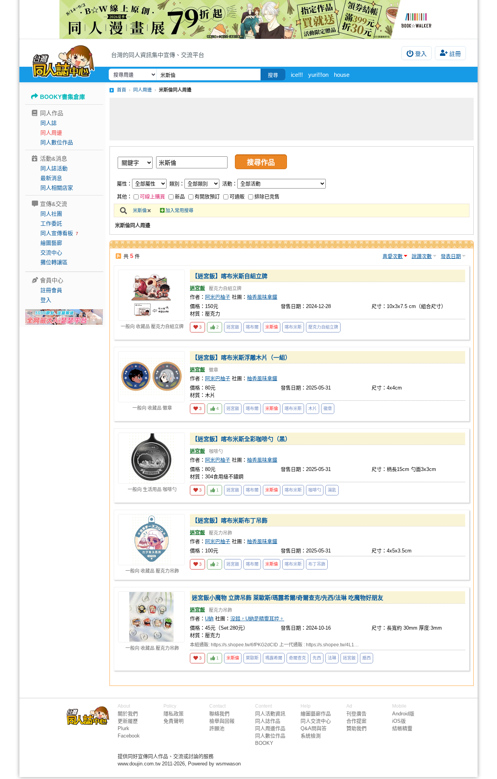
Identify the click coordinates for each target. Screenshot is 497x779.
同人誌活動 (54, 168)
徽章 (327, 408)
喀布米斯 (293, 327)
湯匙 (332, 490)
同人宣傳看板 (56, 233)
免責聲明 (173, 721)
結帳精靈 (402, 728)
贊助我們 (356, 728)
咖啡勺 (314, 490)
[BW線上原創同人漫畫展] (248, 19)
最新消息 (51, 178)
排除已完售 (267, 196)
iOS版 (399, 721)
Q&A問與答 (314, 728)
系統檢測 (311, 736)
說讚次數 (422, 256)
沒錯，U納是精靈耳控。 (257, 618)
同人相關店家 (56, 188)
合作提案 (356, 721)
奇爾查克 (297, 658)
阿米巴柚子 (217, 297)
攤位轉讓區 (54, 262)
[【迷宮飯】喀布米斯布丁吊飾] (151, 539)
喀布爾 (252, 327)
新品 (180, 196)
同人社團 (51, 214)
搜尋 (273, 75)
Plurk (123, 728)
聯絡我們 (219, 714)
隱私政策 (173, 714)
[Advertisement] (291, 119)
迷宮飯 (197, 288)
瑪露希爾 (273, 658)
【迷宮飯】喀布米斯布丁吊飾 (230, 520)
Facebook (129, 736)
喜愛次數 (392, 256)
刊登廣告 (356, 714)
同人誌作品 (267, 721)
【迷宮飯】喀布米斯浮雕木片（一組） (241, 357)
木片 (312, 408)
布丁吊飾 (316, 564)
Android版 (403, 714)
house (341, 74)
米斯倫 (140, 210)
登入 (421, 53)
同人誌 (48, 123)
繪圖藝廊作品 (316, 714)
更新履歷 (128, 721)
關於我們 (128, 714)
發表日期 (451, 256)
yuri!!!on (318, 74)
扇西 (366, 658)
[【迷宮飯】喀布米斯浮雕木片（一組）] (151, 376)
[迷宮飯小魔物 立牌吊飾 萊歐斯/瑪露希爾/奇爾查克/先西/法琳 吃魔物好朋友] (151, 616)
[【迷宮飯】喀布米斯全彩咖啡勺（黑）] (151, 458)
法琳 (332, 658)
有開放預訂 (207, 196)
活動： (229, 184)
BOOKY (264, 743)
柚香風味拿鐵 (262, 297)
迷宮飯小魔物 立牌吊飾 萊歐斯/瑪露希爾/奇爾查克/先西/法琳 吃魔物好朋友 (287, 597)
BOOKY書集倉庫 (62, 96)
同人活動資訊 (270, 714)
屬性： (124, 184)
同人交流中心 (316, 721)
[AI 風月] (64, 320)
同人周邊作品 (270, 728)
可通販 (237, 196)
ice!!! (297, 74)
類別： (176, 184)
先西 (317, 658)
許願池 (216, 728)
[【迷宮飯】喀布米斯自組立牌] (151, 295)
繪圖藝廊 (51, 243)
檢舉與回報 (222, 721)
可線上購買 (152, 196)
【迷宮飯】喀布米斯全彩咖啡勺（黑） (241, 439)
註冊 (455, 53)
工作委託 (51, 223)
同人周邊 (51, 133)
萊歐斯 (252, 658)
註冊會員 (51, 290)
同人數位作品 (56, 142)
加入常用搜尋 (179, 210)
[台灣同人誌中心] (63, 60)
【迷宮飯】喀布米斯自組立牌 (230, 276)
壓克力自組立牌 (323, 327)
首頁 (121, 90)
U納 (209, 618)
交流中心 (51, 252)
